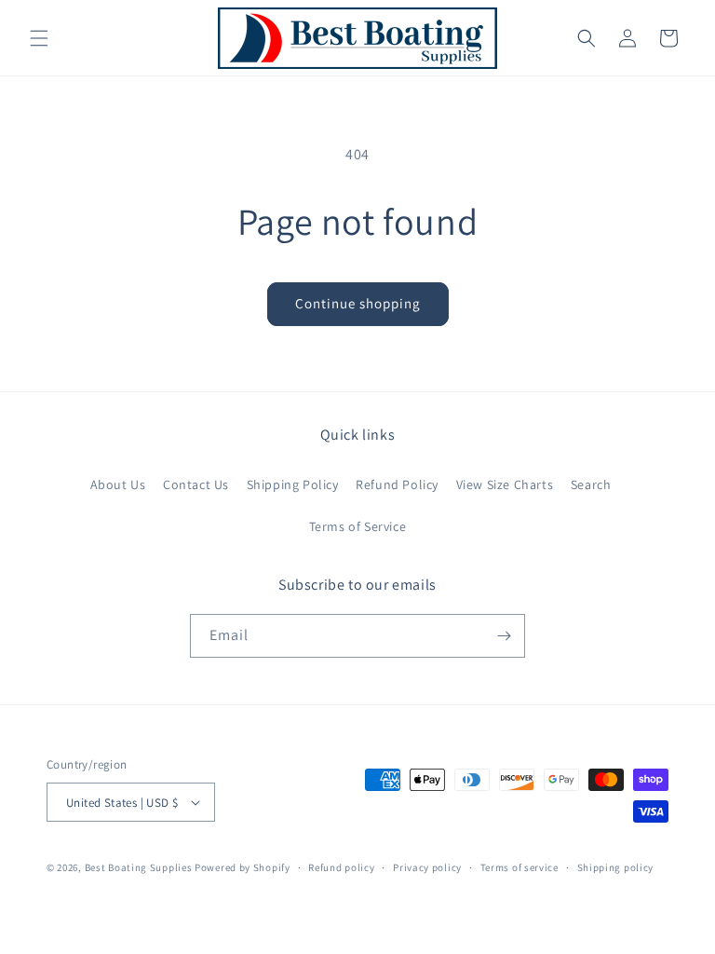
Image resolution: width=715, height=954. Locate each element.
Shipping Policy (293, 484)
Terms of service (519, 867)
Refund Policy (397, 484)
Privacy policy (427, 867)
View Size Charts (505, 484)
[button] (39, 38)
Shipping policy (615, 867)
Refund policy (341, 867)
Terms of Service (358, 526)
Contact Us (196, 484)
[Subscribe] (503, 636)
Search (591, 484)
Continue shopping (358, 303)
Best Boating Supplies (139, 867)
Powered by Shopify (242, 867)
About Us (118, 484)
